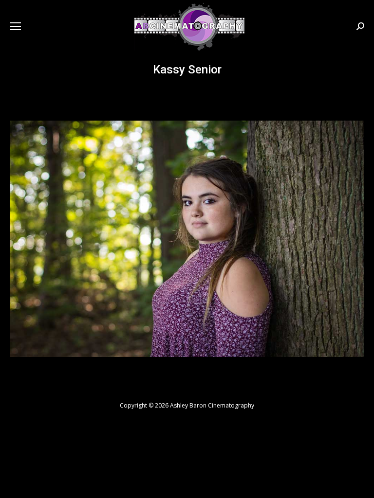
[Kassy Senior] (187, 239)
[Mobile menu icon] (15, 26)
